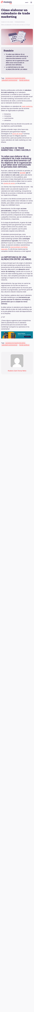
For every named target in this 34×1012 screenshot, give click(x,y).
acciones (23, 173)
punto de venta (17, 134)
